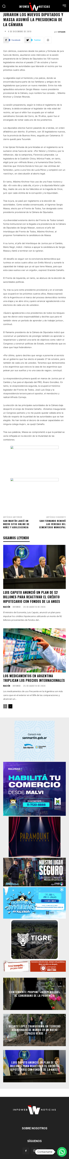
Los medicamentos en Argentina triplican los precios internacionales (34, 678)
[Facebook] (26, 1151)
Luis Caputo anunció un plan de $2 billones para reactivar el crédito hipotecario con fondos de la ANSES (31, 597)
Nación (6, 607)
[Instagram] (34, 1151)
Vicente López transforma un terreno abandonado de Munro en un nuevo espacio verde (34, 1029)
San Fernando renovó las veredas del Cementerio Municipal (52, 524)
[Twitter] (43, 1151)
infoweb (61, 32)
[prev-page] (5, 706)
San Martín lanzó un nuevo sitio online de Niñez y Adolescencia (16, 524)
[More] (48, 40)
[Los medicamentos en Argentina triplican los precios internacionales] (34, 650)
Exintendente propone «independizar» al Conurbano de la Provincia (34, 993)
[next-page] (10, 706)
